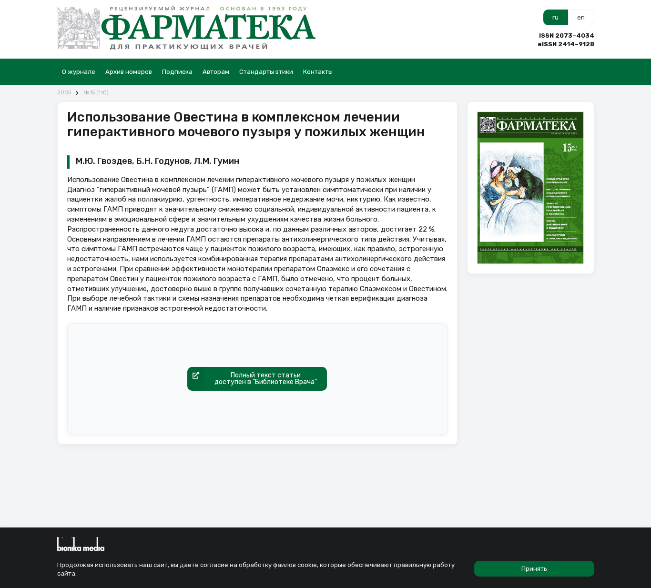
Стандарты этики (266, 71)
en (581, 17)
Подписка (177, 71)
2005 (64, 93)
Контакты (318, 71)
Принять (534, 568)
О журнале (78, 71)
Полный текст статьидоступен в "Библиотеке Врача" (265, 378)
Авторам (216, 71)
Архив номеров (128, 71)
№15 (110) (96, 93)
